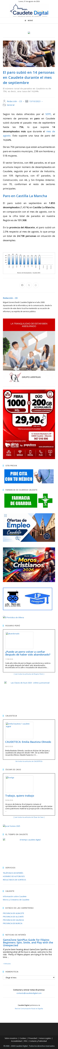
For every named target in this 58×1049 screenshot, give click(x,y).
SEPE (48, 114)
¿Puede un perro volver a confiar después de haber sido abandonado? (27, 653)
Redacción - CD (14, 101)
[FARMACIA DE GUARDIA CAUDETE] (29, 501)
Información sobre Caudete (14, 896)
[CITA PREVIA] (29, 476)
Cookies (23, 1038)
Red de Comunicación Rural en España (29, 1009)
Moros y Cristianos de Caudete (16, 899)
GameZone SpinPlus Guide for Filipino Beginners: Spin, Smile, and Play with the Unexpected (28, 942)
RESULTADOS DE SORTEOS (14, 879)
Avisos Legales (45, 1038)
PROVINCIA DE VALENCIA (13, 920)
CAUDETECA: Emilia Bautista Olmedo (28, 742)
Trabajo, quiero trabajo (19, 795)
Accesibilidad (16, 1041)
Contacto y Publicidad (38, 1041)
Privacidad (32, 1038)
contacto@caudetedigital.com (29, 993)
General (10, 105)
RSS (25, 1041)
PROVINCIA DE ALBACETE (13, 913)
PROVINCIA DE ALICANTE (13, 916)
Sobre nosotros (11, 1038)
